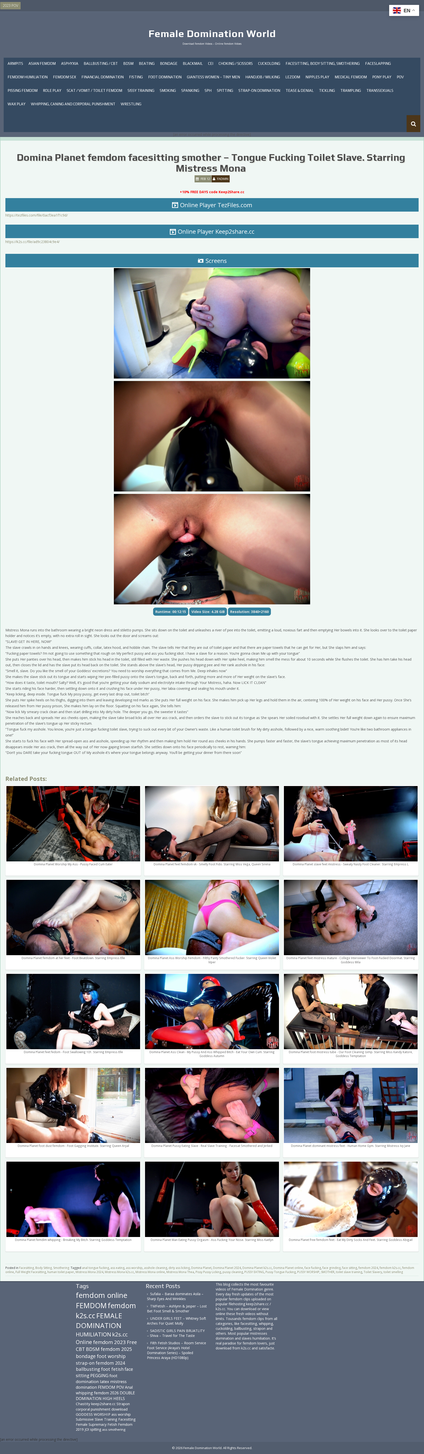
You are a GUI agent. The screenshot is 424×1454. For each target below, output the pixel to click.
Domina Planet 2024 (227, 1268)
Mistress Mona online (150, 1272)
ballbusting (88, 1369)
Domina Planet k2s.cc (257, 1268)
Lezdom (292, 77)
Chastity (83, 1403)
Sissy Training (141, 90)
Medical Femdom (351, 77)
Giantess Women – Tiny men (213, 77)
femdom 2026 (106, 1393)
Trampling (350, 90)
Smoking (168, 90)
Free (132, 1342)
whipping (84, 1393)
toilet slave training (349, 1272)
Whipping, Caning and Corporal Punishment (73, 104)
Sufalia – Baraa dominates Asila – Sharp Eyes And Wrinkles (175, 1296)
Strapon (123, 1403)
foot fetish (112, 1369)
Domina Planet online (288, 1268)
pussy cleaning (233, 1272)
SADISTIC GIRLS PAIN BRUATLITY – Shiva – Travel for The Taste (176, 1333)
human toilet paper (60, 1272)
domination (86, 1387)
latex (104, 1381)
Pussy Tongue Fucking (280, 1272)
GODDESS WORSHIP (93, 1414)
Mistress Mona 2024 (89, 1272)
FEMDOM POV (111, 1387)
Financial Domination (102, 77)
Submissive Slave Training (96, 1419)
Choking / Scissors (236, 63)
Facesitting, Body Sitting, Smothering (323, 63)
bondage (86, 1356)
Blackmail (193, 63)
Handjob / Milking (262, 77)
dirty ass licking (179, 1268)
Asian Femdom (42, 63)
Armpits (15, 63)
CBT (80, 1349)
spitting (95, 1429)
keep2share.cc (103, 1403)
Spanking (190, 90)
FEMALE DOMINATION (99, 1320)
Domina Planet (201, 1268)
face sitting (349, 1268)
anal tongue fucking (95, 1268)
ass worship (134, 1268)
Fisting (136, 77)
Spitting (225, 90)
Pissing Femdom (23, 90)
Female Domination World (212, 33)
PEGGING (99, 1375)
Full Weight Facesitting (30, 1272)
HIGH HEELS (114, 1398)
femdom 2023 (109, 1342)
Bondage (168, 63)
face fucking (313, 1268)
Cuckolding (269, 63)
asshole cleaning (155, 1268)
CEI (210, 63)
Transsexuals (379, 90)
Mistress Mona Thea (180, 1272)
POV (400, 77)
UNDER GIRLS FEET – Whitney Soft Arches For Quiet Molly (176, 1321)
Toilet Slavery (373, 1272)
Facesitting (127, 1419)
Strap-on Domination (259, 90)
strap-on (85, 1363)
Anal (129, 1387)
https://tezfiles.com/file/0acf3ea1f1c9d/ (36, 215)
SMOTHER (327, 1272)
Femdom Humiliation (28, 77)
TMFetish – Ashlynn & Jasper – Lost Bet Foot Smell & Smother (177, 1308)
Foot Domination (165, 77)
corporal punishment (93, 1409)
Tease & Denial (300, 90)
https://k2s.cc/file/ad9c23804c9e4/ (32, 241)
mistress (118, 1381)
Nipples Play (317, 77)
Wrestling (131, 104)
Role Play (52, 90)
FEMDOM (91, 1305)
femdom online (101, 1295)
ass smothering (113, 1429)
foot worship (111, 1356)
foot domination (96, 1378)
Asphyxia (69, 63)
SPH (208, 90)
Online (84, 1342)
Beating (147, 63)
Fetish (112, 1424)
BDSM (128, 63)
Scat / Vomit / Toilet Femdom (94, 90)
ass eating (117, 1268)
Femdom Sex (64, 77)
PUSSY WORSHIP (308, 1272)
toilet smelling (393, 1272)
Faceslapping (378, 63)
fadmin (222, 179)
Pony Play (381, 77)
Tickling (327, 90)
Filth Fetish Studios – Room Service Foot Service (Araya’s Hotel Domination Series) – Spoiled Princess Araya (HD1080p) (176, 1350)
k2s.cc (120, 1334)
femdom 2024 (368, 1268)
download (119, 1409)
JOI (87, 1429)
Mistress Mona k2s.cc (119, 1272)
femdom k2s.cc (390, 1268)
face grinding (331, 1268)
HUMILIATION (93, 1334)
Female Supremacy (91, 1424)
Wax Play (17, 104)
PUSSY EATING (254, 1272)
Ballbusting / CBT (101, 63)
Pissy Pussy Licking (208, 1272)
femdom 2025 (116, 1349)
